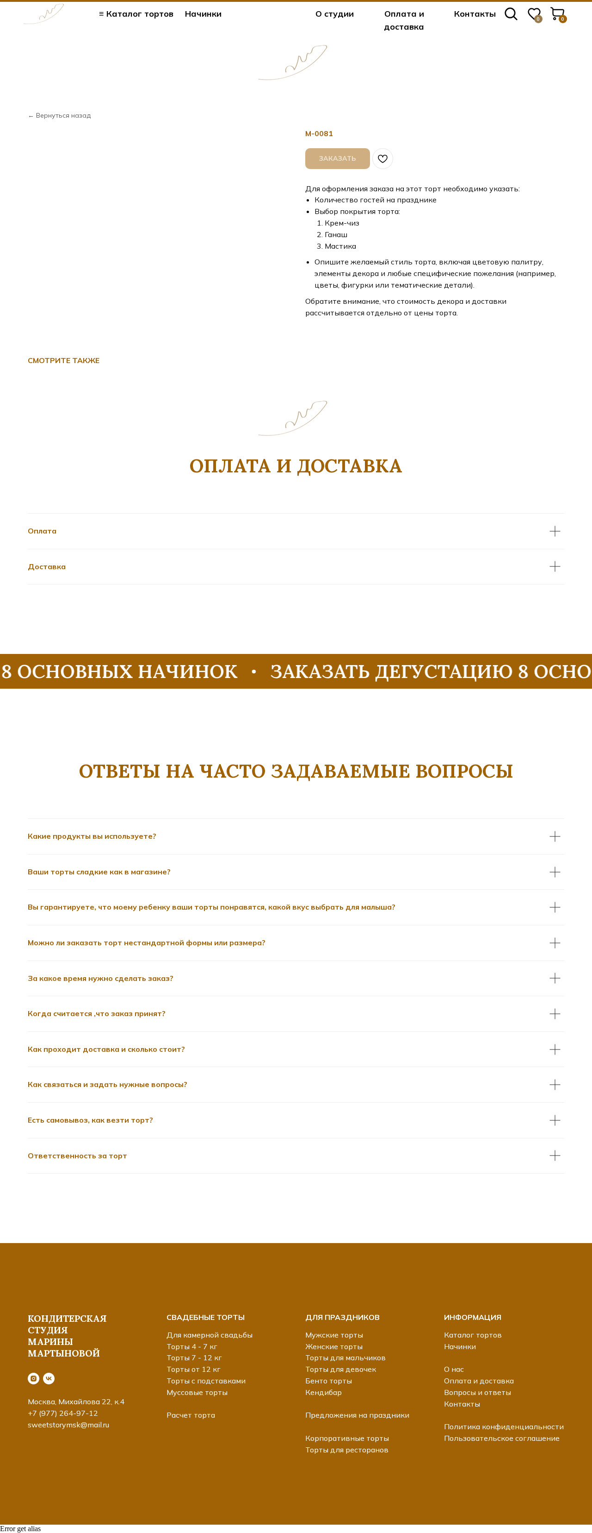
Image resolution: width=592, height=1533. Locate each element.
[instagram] (33, 1378)
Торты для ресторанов (346, 1449)
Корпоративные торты (347, 1438)
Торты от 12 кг (193, 1369)
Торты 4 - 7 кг (191, 1346)
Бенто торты (328, 1380)
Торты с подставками (206, 1380)
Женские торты (334, 1346)
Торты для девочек (340, 1369)
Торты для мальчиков (345, 1357)
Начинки (203, 13)
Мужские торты (334, 1334)
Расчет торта (190, 1415)
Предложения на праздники (357, 1415)
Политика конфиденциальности (504, 1426)
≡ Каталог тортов (136, 13)
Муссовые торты (197, 1392)
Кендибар (323, 1392)
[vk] (49, 1378)
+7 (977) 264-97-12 (63, 1413)
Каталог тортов (473, 1334)
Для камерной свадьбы (209, 1334)
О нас (454, 1369)
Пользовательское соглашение (502, 1438)
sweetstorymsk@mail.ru (68, 1424)
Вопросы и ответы (477, 1392)
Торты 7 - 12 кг (194, 1357)
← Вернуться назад (59, 115)
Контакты (475, 13)
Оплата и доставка (479, 1380)
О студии (334, 13)
